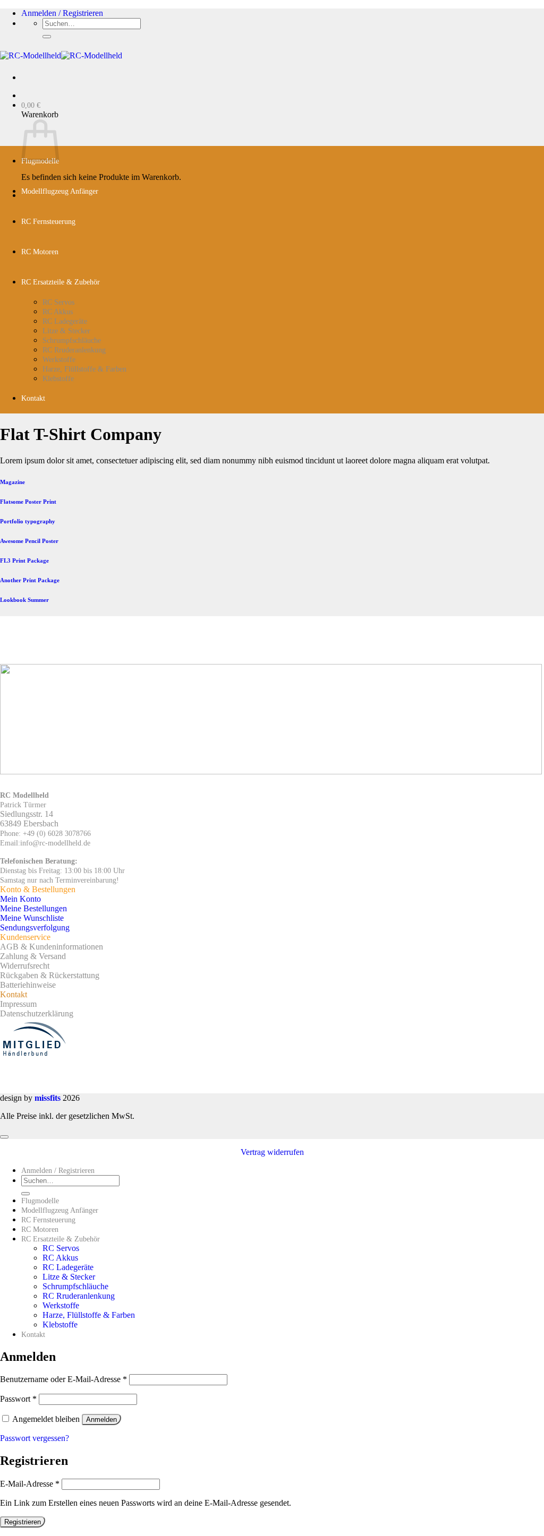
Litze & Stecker (66, 331)
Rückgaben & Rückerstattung (49, 975)
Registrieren (22, 1522)
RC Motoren (39, 252)
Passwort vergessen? (34, 1438)
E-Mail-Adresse (30, 1483)
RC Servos (58, 302)
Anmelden (101, 1419)
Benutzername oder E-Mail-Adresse (63, 1379)
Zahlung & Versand (33, 956)
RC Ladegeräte (64, 321)
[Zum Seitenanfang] (4, 1136)
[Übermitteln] (46, 36)
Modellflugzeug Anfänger (59, 191)
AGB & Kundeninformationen (51, 946)
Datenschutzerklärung (36, 1013)
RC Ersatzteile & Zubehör (60, 282)
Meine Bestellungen (33, 908)
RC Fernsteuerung (48, 222)
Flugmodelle (40, 1201)
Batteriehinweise (28, 984)
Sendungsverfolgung (35, 927)
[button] (62, 13)
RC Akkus (57, 312)
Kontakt (33, 398)
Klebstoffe (58, 379)
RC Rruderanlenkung (74, 350)
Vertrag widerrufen (272, 1152)
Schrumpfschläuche (71, 340)
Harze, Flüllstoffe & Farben (84, 369)
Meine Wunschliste (32, 917)
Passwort (18, 1398)
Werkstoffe (58, 360)
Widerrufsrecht (24, 965)
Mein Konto (20, 898)
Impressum (18, 1003)
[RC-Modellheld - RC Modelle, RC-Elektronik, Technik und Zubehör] (61, 55)
